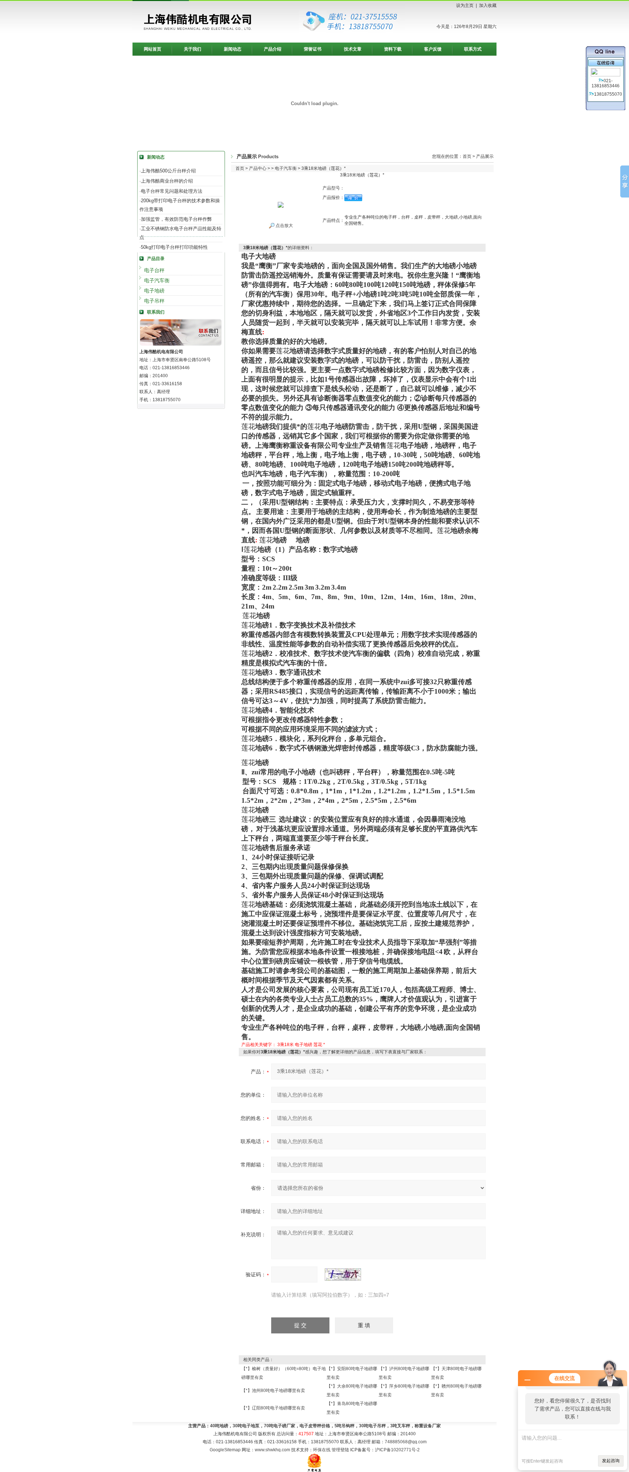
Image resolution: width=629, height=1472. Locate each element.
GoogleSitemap (225, 1449)
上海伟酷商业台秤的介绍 (167, 181)
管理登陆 (340, 1449)
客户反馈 (433, 49)
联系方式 (473, 49)
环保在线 (322, 1449)
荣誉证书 (312, 49)
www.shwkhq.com (272, 1449)
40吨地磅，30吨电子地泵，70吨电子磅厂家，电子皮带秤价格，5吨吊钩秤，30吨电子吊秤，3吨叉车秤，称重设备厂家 (325, 1425)
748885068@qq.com (406, 1441)
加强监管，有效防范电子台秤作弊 (176, 219)
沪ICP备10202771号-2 (397, 1449)
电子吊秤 (154, 301)
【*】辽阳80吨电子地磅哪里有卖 (273, 1408)
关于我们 (192, 49)
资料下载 (392, 49)
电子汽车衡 (157, 280)
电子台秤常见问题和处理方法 (171, 191)
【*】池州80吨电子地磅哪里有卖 (273, 1390)
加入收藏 (488, 5)
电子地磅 (154, 291)
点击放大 (283, 225)
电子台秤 (154, 270)
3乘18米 (285, 1044)
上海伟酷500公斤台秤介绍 (168, 170)
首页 (467, 156)
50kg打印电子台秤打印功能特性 (174, 247)
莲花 (317, 1044)
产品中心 (257, 168)
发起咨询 (611, 1460)
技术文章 (352, 49)
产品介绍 (272, 49)
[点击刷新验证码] (343, 1274)
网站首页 (152, 49)
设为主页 (465, 5)
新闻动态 (232, 49)
